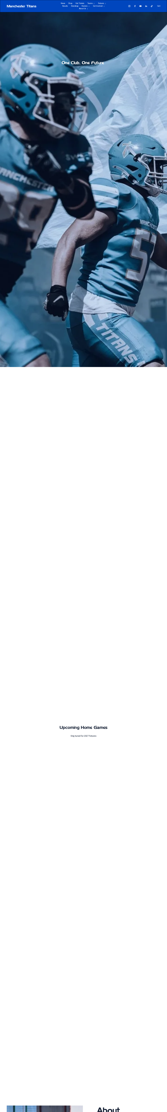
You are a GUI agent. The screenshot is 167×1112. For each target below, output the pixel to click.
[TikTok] (151, 6)
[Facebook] (135, 6)
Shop (70, 3)
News (63, 3)
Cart (158, 6)
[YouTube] (140, 6)
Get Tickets (80, 3)
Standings (74, 6)
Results (65, 6)
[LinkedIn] (146, 6)
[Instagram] (129, 6)
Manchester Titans (21, 6)
